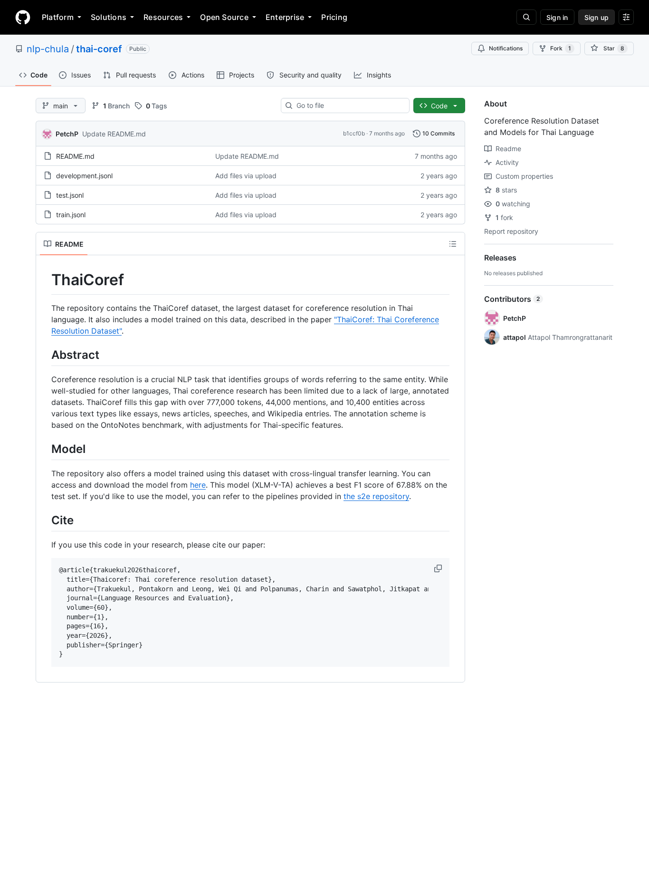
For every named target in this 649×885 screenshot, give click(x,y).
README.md (75, 156)
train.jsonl (71, 215)
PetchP (67, 134)
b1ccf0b (354, 133)
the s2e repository (376, 496)
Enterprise (285, 17)
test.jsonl (70, 195)
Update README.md (114, 134)
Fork (560, 48)
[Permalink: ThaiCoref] (44, 280)
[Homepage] (22, 17)
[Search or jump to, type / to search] (526, 17)
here (198, 485)
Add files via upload (246, 176)
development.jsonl (84, 176)
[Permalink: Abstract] (44, 354)
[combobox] (348, 105)
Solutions (108, 17)
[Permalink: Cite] (44, 520)
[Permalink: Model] (44, 448)
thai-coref (99, 49)
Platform (58, 17)
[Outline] (453, 243)
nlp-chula (48, 49)
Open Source (224, 17)
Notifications (506, 48)
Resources (163, 17)
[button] (439, 568)
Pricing (334, 17)
